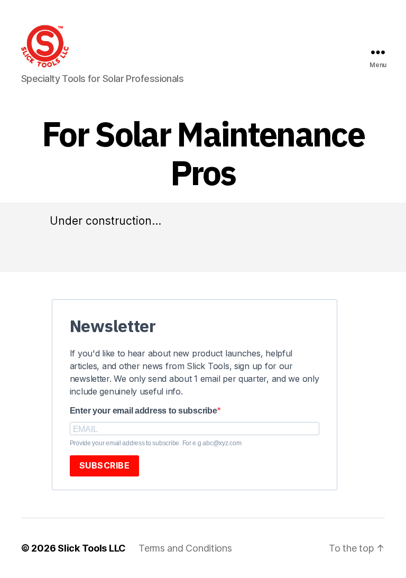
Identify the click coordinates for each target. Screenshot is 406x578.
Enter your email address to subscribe (143, 410)
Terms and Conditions (185, 548)
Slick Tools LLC (92, 548)
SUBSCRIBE (104, 465)
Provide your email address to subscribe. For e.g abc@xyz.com (156, 443)
